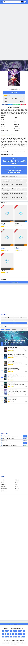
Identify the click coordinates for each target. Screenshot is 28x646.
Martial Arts (3, 486)
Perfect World (4, 270)
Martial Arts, (10, 378)
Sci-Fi (14, 135)
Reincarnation (4, 488)
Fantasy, (20, 342)
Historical (3, 484)
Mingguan (5, 329)
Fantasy (8, 135)
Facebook (5, 104)
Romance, (24, 355)
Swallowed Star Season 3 (13, 368)
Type (13, 320)
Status (20, 317)
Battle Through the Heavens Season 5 (16, 340)
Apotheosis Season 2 (12, 375)
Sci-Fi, (19, 369)
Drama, (20, 348)
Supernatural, (16, 392)
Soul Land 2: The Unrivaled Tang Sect (16, 354)
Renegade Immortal (12, 347)
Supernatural (4, 491)
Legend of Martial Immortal (14, 438)
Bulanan (14, 329)
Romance (17, 488)
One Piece (17, 223)
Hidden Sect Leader (12, 398)
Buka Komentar (14, 282)
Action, (12, 342)
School (2, 490)
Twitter (11, 104)
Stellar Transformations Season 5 (14, 445)
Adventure (17, 479)
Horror (16, 484)
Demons (17, 481)
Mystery (16, 486)
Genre (7, 317)
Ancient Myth (4, 223)
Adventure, (16, 342)
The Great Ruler (11, 383)
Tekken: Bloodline (5, 247)
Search (14, 322)
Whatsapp (17, 104)
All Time (22, 329)
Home (10, 624)
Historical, (24, 376)
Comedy (2, 481)
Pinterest (23, 104)
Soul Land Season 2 (12, 390)
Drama (2, 482)
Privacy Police (16, 624)
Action (3, 135)
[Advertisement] (14, 17)
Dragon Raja (17, 247)
